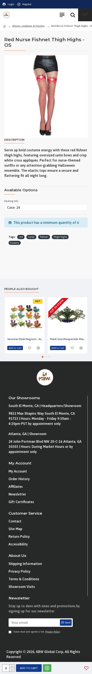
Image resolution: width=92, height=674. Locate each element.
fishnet (44, 236)
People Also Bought (21, 289)
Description (14, 139)
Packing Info (11, 201)
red (21, 236)
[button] (42, 357)
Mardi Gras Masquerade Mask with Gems (68, 339)
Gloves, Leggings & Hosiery (28, 25)
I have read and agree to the (36, 631)
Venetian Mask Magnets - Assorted (25, 339)
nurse (31, 236)
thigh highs (60, 236)
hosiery (14, 242)
